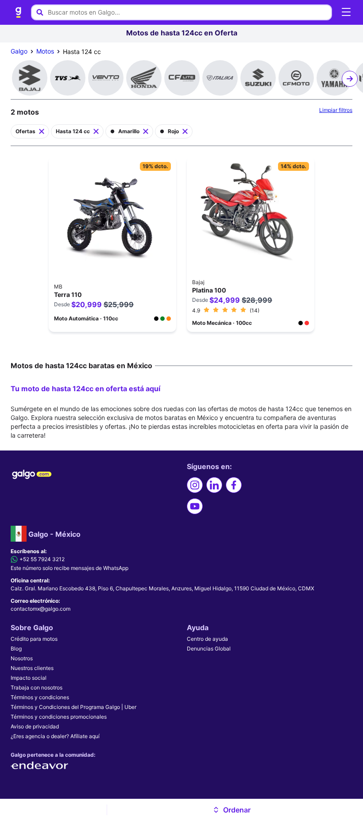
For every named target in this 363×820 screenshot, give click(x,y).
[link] (18, 12)
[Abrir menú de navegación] (346, 12)
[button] (232, 810)
